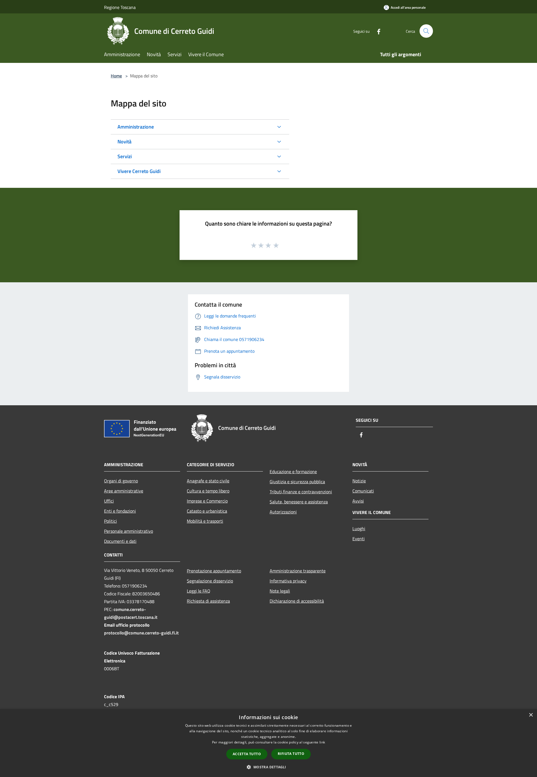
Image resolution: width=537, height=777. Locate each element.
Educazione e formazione (293, 471)
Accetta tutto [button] (247, 754)
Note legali (280, 591)
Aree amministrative (123, 490)
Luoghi (358, 528)
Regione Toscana (120, 7)
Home (116, 75)
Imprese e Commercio (207, 501)
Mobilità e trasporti (205, 521)
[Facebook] (376, 31)
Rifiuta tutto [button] (291, 753)
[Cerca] (426, 31)
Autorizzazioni (283, 511)
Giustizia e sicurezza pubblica (297, 481)
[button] (268, 767)
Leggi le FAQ (198, 591)
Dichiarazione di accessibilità (297, 601)
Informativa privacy (288, 580)
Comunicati (363, 490)
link (322, 742)
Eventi (358, 538)
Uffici (109, 501)
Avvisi (358, 501)
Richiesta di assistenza (208, 601)
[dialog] (268, 743)
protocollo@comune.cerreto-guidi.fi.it (141, 632)
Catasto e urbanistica (207, 511)
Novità (124, 141)
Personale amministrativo (128, 531)
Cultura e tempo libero (208, 490)
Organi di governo (121, 480)
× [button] (531, 715)
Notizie (359, 480)
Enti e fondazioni (120, 511)
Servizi (124, 156)
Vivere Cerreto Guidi (139, 171)
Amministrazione (135, 127)
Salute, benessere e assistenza (299, 501)
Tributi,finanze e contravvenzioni (301, 491)
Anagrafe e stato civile (208, 480)
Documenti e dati (120, 541)
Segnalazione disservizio (210, 580)
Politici (110, 521)
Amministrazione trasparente (298, 570)
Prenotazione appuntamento (214, 570)
